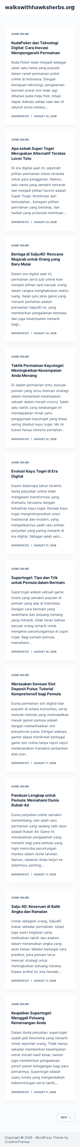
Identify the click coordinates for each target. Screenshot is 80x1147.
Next (64, 1117)
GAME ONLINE (20, 33)
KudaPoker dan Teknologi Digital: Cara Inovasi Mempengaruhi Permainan (35, 48)
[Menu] (73, 7)
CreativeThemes (17, 1142)
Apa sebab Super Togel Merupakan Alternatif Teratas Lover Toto (38, 153)
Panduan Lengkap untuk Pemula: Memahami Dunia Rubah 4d (35, 800)
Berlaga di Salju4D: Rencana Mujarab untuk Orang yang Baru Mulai (37, 259)
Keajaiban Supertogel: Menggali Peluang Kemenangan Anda (31, 1018)
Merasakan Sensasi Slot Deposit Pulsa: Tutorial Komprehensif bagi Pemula (36, 689)
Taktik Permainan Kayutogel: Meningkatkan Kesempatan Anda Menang (37, 370)
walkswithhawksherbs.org (39, 7)
